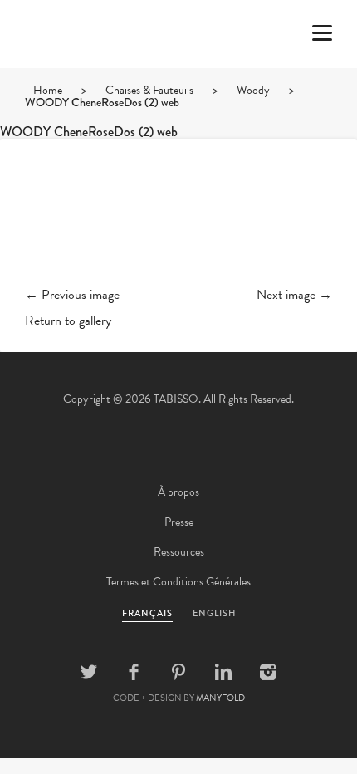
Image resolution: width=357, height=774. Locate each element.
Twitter (89, 672)
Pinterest (178, 672)
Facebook (133, 672)
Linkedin (223, 672)
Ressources (179, 552)
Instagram (268, 672)
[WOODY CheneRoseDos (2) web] (178, 226)
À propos (178, 492)
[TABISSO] (79, 82)
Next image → (294, 295)
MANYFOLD (220, 698)
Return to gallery (68, 321)
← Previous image (72, 295)
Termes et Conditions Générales (178, 581)
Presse (178, 522)
